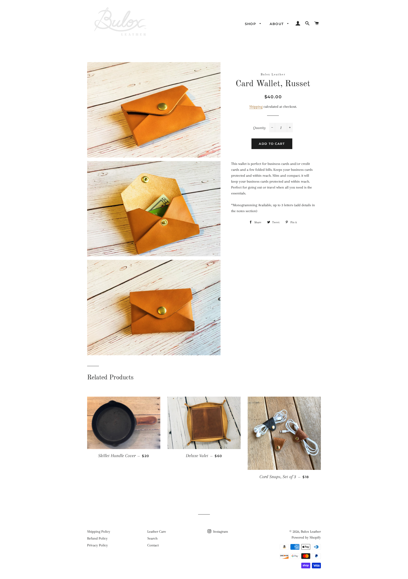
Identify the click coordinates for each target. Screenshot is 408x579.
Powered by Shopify (306, 537)
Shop (251, 24)
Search (152, 538)
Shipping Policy (98, 531)
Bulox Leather (311, 531)
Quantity (259, 128)
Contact (153, 545)
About (277, 24)
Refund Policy (97, 538)
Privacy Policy (97, 545)
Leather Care (156, 531)
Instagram (220, 531)
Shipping (256, 106)
